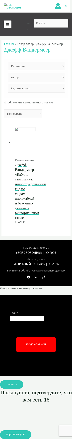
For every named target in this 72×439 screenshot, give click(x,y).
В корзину (25, 150)
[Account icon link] (58, 6)
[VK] (36, 277)
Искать (30, 23)
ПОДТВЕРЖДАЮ (15, 434)
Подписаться (36, 344)
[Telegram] (28, 277)
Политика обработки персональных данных (36, 270)
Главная (9, 44)
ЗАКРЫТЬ (11, 384)
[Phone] (43, 277)
